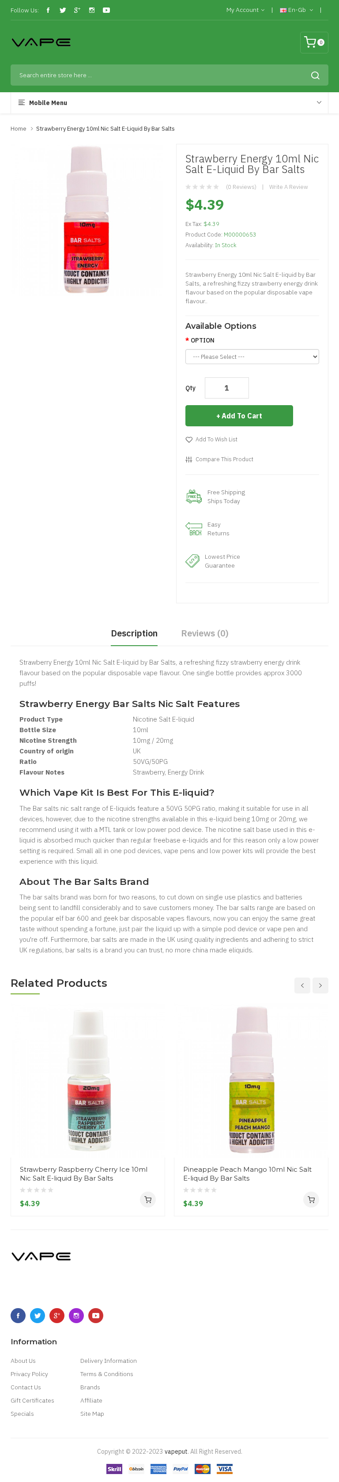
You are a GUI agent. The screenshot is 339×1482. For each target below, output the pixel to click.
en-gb (297, 10)
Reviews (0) (205, 633)
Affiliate (91, 1400)
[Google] (77, 10)
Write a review (288, 187)
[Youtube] (106, 10)
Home (18, 128)
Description (134, 633)
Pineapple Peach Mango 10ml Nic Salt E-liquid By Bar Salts (247, 1173)
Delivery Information (108, 1361)
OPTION (203, 340)
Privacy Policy (29, 1374)
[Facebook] (48, 10)
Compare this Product (224, 459)
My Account (242, 10)
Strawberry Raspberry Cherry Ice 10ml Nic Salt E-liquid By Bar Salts (83, 1173)
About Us (23, 1361)
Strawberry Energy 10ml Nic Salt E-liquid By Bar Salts (105, 128)
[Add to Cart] (148, 1199)
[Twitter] (62, 10)
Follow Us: (25, 10)
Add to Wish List (216, 439)
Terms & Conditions (106, 1374)
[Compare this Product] (155, 1125)
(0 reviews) (241, 187)
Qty (190, 388)
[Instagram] (91, 10)
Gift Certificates (32, 1400)
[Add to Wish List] (155, 1141)
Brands (90, 1387)
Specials (22, 1414)
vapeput (176, 1452)
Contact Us (26, 1387)
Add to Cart (242, 415)
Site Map (92, 1414)
